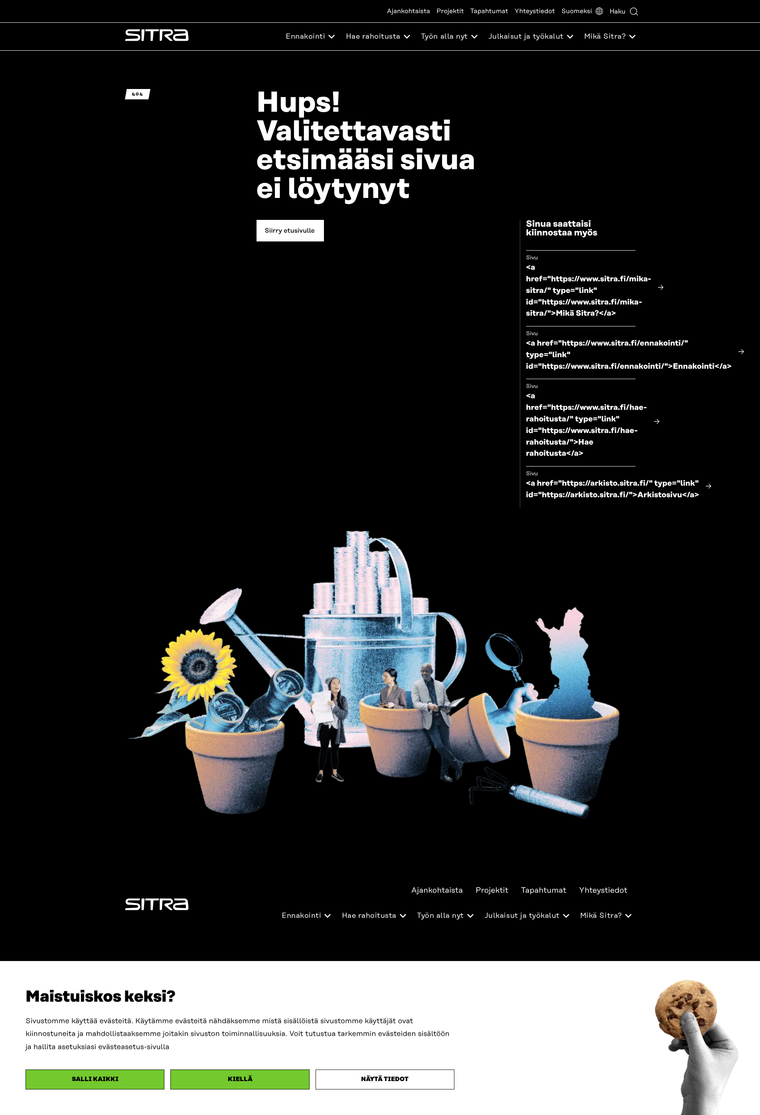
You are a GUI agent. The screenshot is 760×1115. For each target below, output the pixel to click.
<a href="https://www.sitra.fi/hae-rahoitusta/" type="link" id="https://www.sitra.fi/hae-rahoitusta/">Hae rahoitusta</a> (586, 425)
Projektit (450, 11)
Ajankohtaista (408, 11)
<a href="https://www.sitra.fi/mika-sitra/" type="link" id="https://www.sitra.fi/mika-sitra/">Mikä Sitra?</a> (588, 290)
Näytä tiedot (385, 1079)
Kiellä (240, 1079)
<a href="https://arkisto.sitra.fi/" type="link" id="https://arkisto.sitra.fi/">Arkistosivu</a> (612, 489)
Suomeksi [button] (576, 11)
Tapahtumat (489, 11)
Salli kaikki (95, 1079)
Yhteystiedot (535, 11)
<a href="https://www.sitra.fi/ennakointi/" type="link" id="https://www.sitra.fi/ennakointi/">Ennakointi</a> (629, 355)
